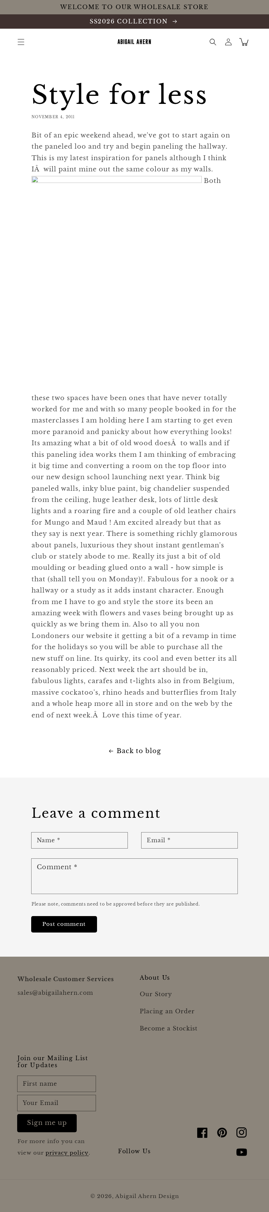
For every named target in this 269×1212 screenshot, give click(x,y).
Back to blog (139, 751)
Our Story (156, 994)
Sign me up (47, 1123)
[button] (21, 42)
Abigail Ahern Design (147, 1196)
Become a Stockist (169, 1028)
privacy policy (67, 1152)
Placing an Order (167, 1011)
